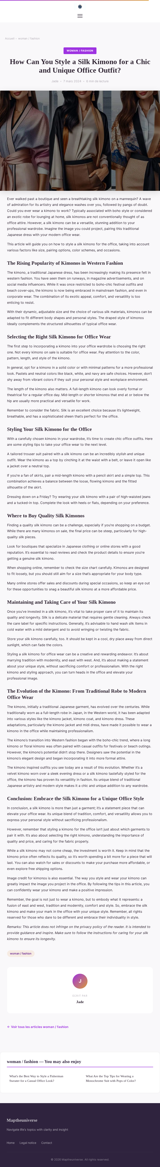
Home (11, 1142)
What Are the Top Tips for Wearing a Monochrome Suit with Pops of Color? (111, 1078)
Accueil (9, 38)
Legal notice (28, 1142)
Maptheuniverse (22, 1120)
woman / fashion (29, 38)
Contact (46, 1142)
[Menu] (80, 16)
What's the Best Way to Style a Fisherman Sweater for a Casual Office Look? (36, 1078)
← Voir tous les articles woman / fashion (37, 1027)
